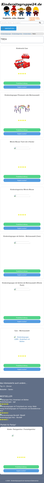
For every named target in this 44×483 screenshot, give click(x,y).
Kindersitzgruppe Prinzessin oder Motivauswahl (22, 95)
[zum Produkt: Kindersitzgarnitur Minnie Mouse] (22, 203)
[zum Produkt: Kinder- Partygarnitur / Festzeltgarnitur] (21, 444)
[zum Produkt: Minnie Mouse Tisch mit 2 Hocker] (22, 155)
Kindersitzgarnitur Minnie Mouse (22, 189)
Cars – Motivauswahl (22, 331)
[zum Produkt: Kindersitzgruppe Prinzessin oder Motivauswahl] (22, 108)
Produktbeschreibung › (22, 83)
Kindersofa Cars (22, 48)
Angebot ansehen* (22, 87)
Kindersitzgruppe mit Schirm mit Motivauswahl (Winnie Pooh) (22, 284)
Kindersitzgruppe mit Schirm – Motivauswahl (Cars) (22, 236)
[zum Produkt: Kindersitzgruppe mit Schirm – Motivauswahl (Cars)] (22, 249)
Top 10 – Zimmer (6, 386)
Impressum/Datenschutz (31, 480)
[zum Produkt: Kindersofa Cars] (22, 62)
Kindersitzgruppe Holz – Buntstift (11, 417)
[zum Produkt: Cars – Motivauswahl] (22, 344)
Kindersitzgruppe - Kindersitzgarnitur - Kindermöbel (16, 34)
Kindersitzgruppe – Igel (8, 402)
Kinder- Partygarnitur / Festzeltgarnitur (21, 429)
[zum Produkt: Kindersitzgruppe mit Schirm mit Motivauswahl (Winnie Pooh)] (22, 296)
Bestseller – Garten (6, 389)
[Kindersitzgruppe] (22, 11)
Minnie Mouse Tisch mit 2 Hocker (22, 142)
